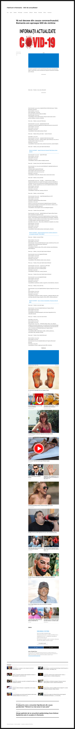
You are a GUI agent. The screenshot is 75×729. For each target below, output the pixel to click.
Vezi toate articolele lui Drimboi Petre (34, 655)
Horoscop (49, 12)
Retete (35, 12)
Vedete (15, 12)
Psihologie (20, 12)
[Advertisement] (44, 61)
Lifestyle (31, 12)
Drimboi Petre (43, 631)
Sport (11, 12)
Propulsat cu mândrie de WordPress (27, 724)
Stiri (7, 12)
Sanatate (40, 12)
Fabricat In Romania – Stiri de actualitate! (22, 8)
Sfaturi (44, 12)
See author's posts (42, 643)
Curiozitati (26, 12)
